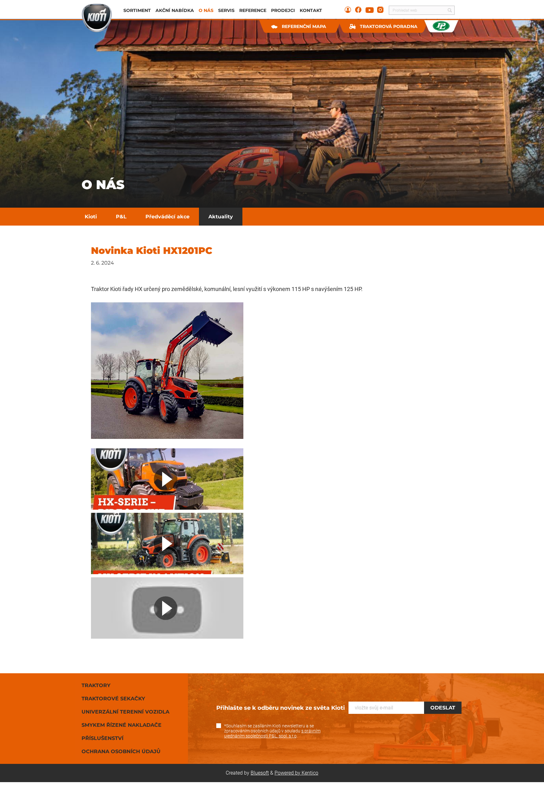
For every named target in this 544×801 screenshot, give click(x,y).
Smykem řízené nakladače (122, 725)
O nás (206, 10)
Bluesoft (260, 773)
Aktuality (220, 217)
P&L (121, 217)
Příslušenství (102, 738)
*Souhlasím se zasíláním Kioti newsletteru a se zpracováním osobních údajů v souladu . (272, 730)
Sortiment (137, 10)
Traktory (96, 685)
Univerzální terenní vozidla (125, 712)
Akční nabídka (175, 10)
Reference (252, 10)
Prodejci (283, 10)
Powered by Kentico (296, 773)
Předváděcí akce (167, 217)
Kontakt (311, 10)
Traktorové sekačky (113, 699)
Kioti (91, 217)
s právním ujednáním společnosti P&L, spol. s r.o (272, 733)
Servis (226, 10)
